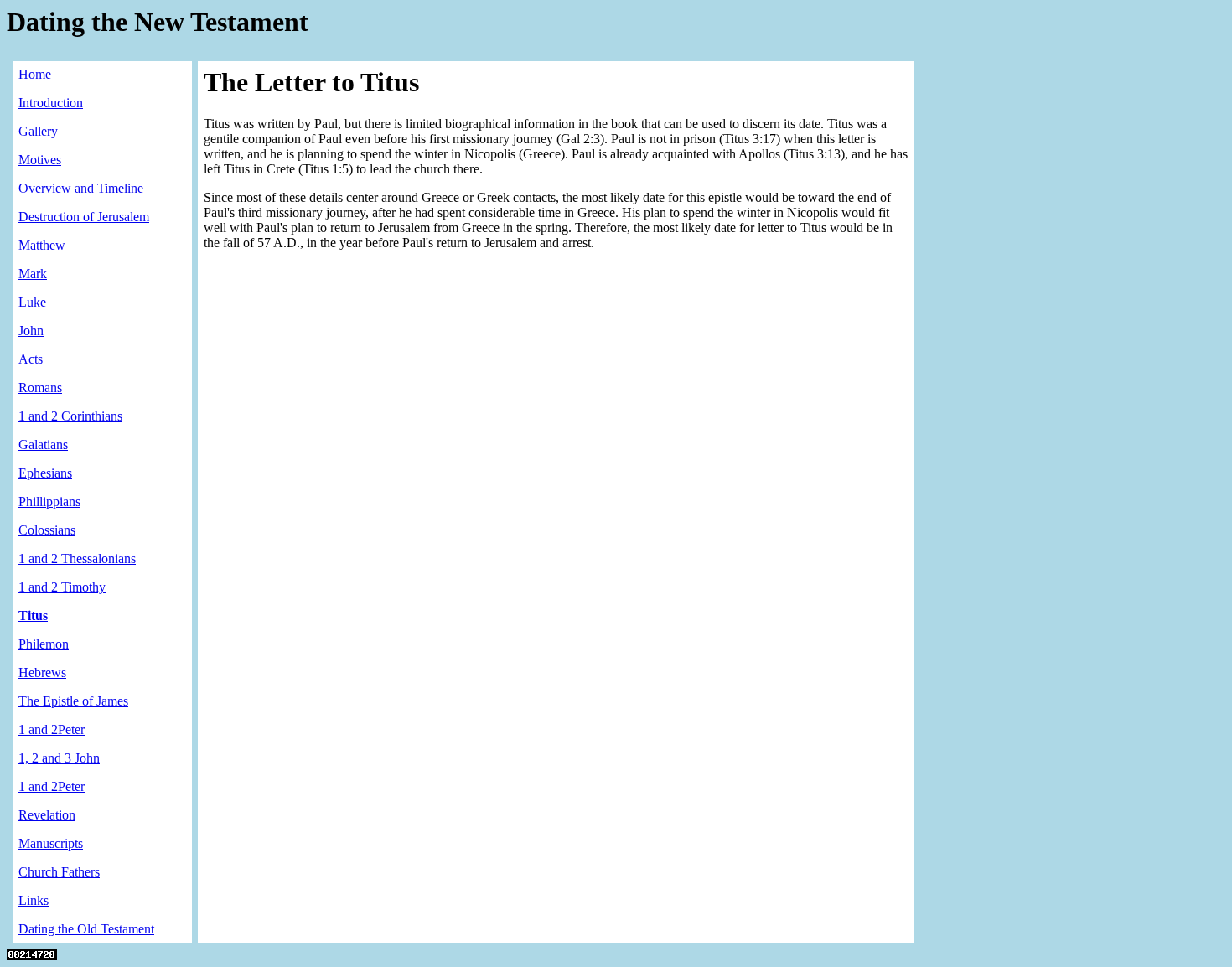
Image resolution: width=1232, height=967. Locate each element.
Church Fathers (59, 872)
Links (33, 900)
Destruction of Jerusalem (83, 216)
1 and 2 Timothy (62, 587)
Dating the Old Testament (86, 929)
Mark (32, 273)
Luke (32, 302)
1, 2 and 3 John (59, 758)
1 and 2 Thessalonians (77, 558)
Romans (40, 387)
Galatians (43, 444)
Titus (33, 615)
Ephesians (45, 473)
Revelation (46, 815)
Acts (30, 359)
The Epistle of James (73, 701)
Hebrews (42, 672)
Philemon (43, 644)
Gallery (38, 131)
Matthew (41, 245)
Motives (39, 160)
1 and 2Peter (51, 729)
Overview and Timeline (80, 188)
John (31, 330)
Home (34, 74)
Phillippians (49, 501)
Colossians (46, 530)
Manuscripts (50, 843)
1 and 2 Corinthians (70, 416)
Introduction (50, 103)
